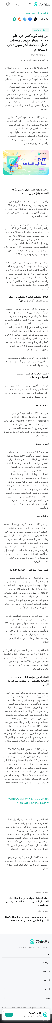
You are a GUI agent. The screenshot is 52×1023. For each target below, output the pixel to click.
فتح (9, 1015)
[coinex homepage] (41, 4)
